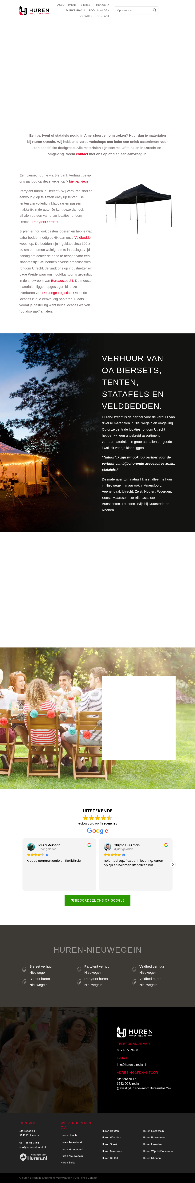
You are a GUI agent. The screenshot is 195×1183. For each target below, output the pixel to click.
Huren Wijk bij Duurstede (158, 1151)
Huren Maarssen (112, 1151)
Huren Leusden (152, 1144)
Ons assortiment (138, 743)
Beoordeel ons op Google (100, 900)
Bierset (86, 4)
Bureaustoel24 (62, 281)
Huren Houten (110, 1130)
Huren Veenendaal (72, 1149)
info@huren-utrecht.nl (131, 1064)
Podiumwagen (99, 10)
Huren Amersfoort (71, 1142)
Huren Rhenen (152, 1157)
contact (82, 154)
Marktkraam (75, 10)
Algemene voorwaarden (57, 1177)
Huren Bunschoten (154, 1137)
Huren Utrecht (69, 1135)
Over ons (80, 1177)
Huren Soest (109, 1144)
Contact (103, 16)
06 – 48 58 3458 (29, 1142)
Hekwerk (102, 4)
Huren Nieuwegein (72, 1155)
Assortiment (67, 4)
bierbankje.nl (79, 181)
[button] (172, 864)
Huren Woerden (111, 1137)
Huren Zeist (68, 1162)
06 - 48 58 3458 (127, 1050)
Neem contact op (42, 1085)
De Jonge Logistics (56, 293)
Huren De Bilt (110, 1157)
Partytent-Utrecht (45, 222)
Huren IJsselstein (153, 1130)
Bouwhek (85, 16)
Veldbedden (83, 237)
